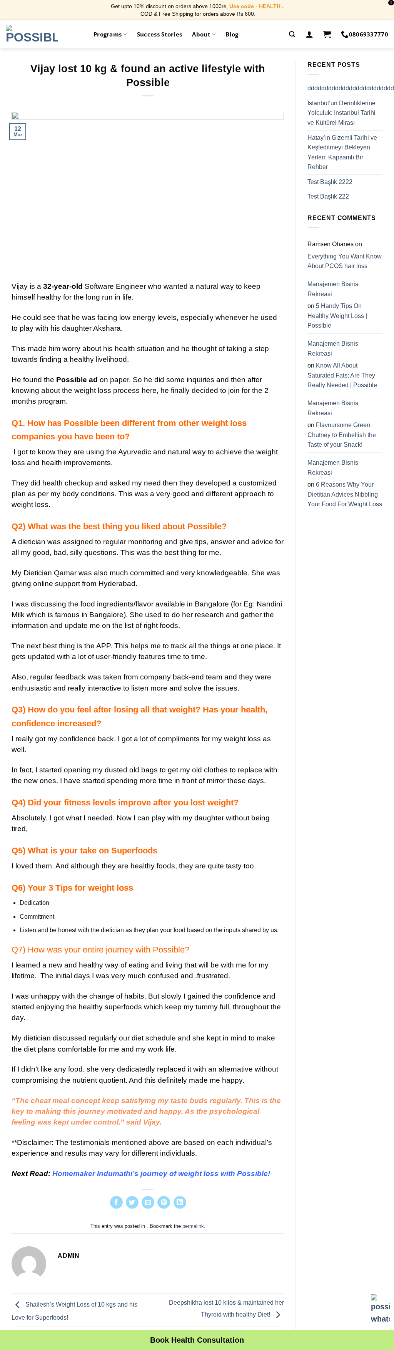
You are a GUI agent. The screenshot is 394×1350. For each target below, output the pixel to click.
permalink (193, 1226)
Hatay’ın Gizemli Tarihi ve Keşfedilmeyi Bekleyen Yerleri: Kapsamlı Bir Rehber (342, 152)
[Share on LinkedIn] (180, 1202)
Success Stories (159, 34)
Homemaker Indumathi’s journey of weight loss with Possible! (161, 1173)
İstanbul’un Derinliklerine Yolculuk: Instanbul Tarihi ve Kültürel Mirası (341, 113)
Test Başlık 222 (328, 196)
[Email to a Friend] (148, 1202)
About (201, 34)
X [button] (391, 2)
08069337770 (368, 34)
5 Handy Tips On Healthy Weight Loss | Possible (337, 316)
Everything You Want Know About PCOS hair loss (344, 261)
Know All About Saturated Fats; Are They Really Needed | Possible (342, 375)
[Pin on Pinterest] (163, 1202)
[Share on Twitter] (132, 1202)
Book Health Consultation (197, 1340)
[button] (292, 34)
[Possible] (32, 34)
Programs (107, 34)
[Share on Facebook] (116, 1202)
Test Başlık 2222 (329, 182)
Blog (231, 34)
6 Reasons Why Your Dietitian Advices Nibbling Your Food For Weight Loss (344, 494)
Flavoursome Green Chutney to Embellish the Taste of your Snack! (341, 435)
